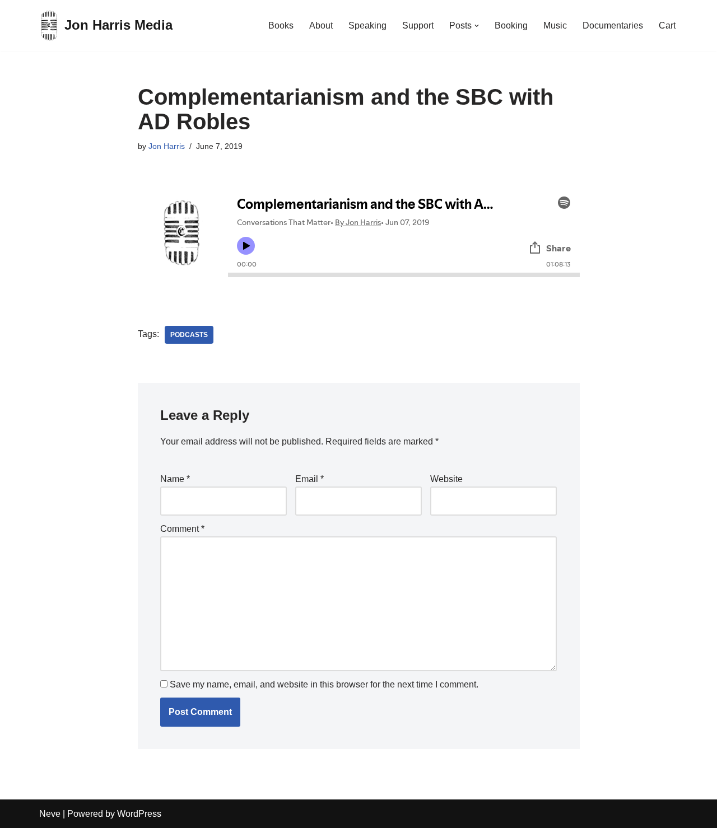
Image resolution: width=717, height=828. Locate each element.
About (321, 25)
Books (281, 25)
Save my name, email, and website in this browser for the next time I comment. (324, 684)
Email (309, 479)
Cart (667, 25)
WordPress (139, 813)
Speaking (367, 25)
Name (175, 479)
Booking (511, 25)
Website (446, 479)
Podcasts (189, 335)
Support (418, 25)
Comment (182, 529)
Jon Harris (166, 146)
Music (555, 25)
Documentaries (613, 25)
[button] (476, 26)
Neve (49, 813)
